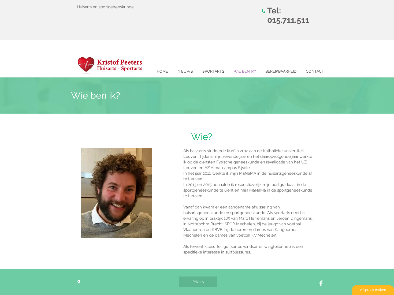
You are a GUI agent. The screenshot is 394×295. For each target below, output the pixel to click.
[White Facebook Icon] (321, 283)
